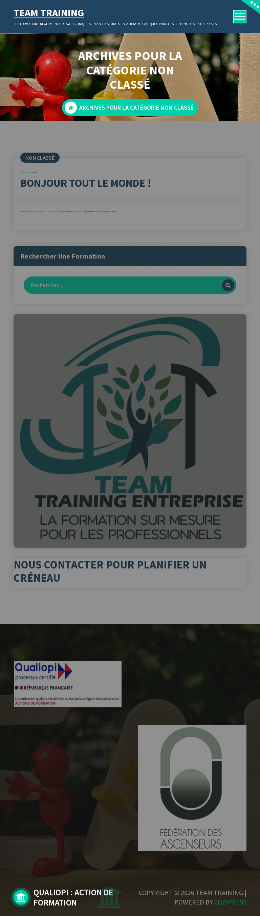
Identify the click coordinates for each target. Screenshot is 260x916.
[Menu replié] (239, 16)
